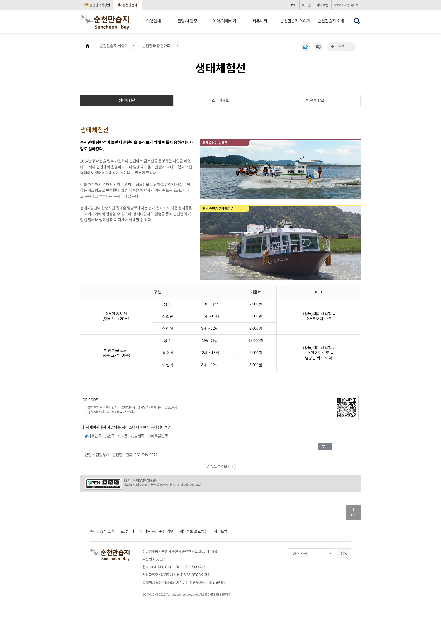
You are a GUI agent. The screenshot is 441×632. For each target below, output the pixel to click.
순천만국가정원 (99, 5)
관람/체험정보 (189, 21)
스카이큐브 (220, 100)
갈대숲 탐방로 (313, 100)
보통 (124, 435)
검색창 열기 (357, 21)
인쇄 (318, 46)
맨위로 (353, 512)
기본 (341, 46)
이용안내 (153, 21)
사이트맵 (322, 5)
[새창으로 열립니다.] (220, 466)
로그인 (306, 5)
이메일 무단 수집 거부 (156, 531)
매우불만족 (159, 435)
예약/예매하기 (224, 21)
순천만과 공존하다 (156, 45)
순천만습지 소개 (330, 21)
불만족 (139, 435)
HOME (291, 5)
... (333, 47)
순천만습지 (129, 5)
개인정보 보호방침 (194, 531)
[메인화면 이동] (90, 45)
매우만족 (94, 435)
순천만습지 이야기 (295, 21)
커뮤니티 (259, 21)
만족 (111, 435)
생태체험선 (127, 100)
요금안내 (127, 531)
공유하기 (305, 46)
